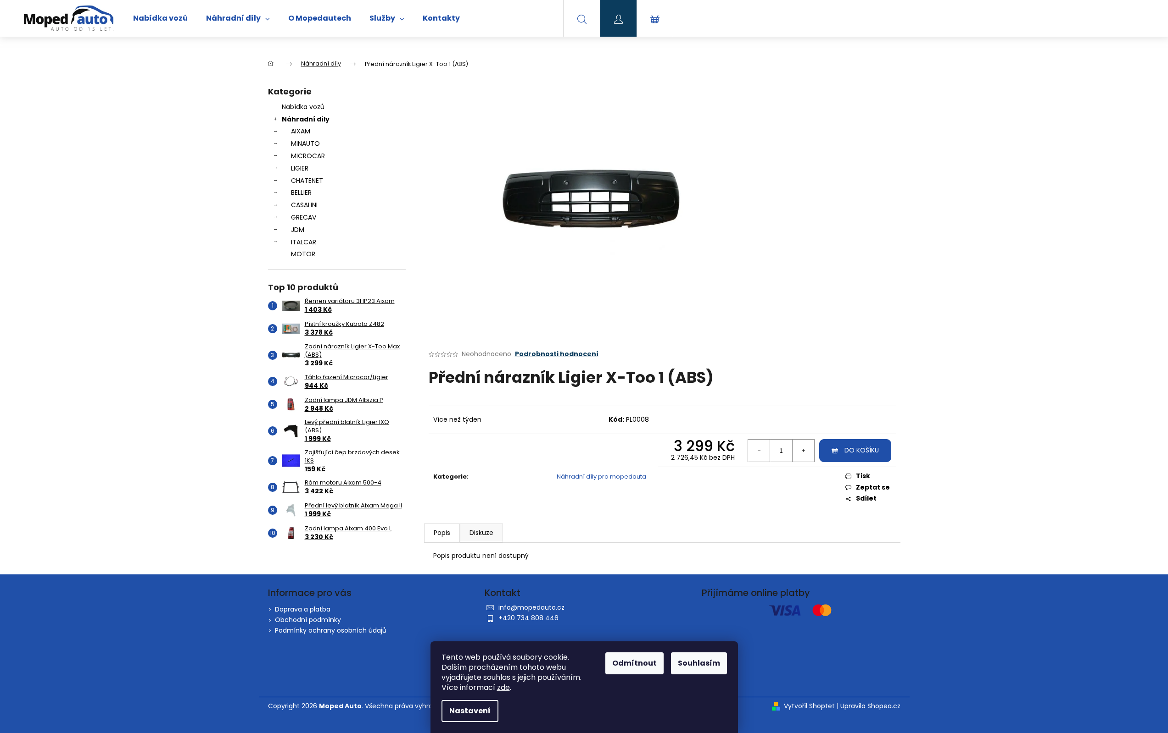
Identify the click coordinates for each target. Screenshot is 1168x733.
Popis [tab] (442, 532)
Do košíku (861, 450)
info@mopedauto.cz (531, 607)
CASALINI (304, 204)
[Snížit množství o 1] (759, 451)
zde (503, 687)
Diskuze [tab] (481, 532)
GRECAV (303, 217)
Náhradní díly (306, 119)
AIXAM (300, 131)
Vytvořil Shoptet (809, 706)
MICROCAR (308, 155)
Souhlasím (699, 663)
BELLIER (301, 192)
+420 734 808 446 (528, 618)
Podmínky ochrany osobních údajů (330, 630)
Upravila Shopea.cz (870, 706)
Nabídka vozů (303, 106)
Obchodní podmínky (308, 619)
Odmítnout (634, 663)
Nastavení (470, 710)
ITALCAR (303, 242)
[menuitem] (160, 18)
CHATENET (307, 180)
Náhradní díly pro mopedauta (601, 476)
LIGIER (299, 168)
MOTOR (303, 254)
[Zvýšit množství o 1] (803, 451)
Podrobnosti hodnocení (556, 354)
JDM (297, 229)
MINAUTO (305, 143)
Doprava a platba (302, 609)
